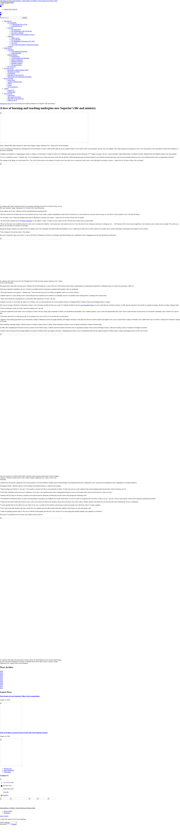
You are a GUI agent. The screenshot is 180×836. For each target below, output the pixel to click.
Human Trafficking (17, 60)
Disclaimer (7, 813)
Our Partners (11, 73)
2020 (1, 681)
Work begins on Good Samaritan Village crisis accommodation (20, 696)
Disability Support (16, 63)
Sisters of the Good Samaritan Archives (22, 34)
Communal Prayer (16, 26)
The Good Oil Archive (14, 97)
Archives (10, 46)
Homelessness (15, 56)
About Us (10, 36)
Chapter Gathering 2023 (15, 82)
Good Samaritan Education (19, 51)
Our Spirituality (12, 23)
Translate (14, 824)
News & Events (8, 78)
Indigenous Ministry (17, 61)
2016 (1, 688)
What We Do (8, 48)
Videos (10, 83)
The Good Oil (8, 93)
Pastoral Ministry (13, 55)
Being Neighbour (9, 770)
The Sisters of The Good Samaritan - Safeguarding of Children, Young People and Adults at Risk (28, 1)
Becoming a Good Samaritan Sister (18, 70)
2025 (1, 673)
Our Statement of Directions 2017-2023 (23, 41)
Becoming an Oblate (14, 71)
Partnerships (7, 772)
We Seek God (12, 66)
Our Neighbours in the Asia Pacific (21, 31)
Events (10, 85)
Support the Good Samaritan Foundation (20, 77)
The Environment (16, 65)
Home (2, 103)
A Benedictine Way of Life (19, 24)
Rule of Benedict (27, 221)
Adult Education (16, 53)
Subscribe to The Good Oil (16, 75)
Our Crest (14, 43)
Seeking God (8, 768)
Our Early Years (16, 29)
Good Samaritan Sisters (87, 305)
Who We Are (8, 21)
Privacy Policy (8, 811)
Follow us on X (12, 100)
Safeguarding (11, 92)
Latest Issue (11, 95)
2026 (1, 671)
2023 (1, 676)
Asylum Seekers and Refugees (20, 58)
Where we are (15, 38)
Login (2, 4)
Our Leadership (16, 39)
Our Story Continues (17, 33)
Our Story (10, 28)
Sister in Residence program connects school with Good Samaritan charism (24, 732)
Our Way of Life (9, 68)
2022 (1, 678)
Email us (5, 795)
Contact (10, 9)
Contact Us (11, 90)
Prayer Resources (13, 87)
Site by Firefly (4, 816)
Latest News (11, 80)
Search (2, 17)
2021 (1, 679)
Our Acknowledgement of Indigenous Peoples (25, 44)
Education (11, 50)
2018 (1, 685)
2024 (1, 674)
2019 (1, 683)
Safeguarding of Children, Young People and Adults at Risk (17, 808)
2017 (1, 686)
